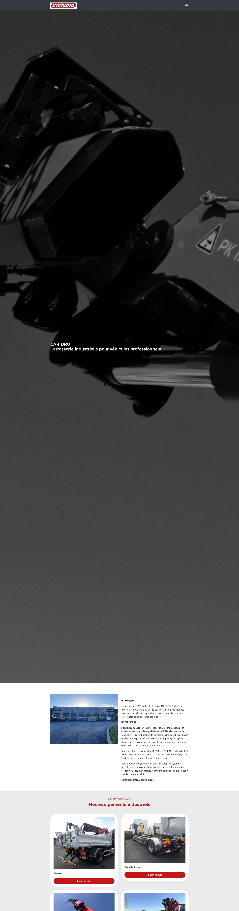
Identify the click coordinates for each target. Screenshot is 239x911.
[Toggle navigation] (187, 5)
